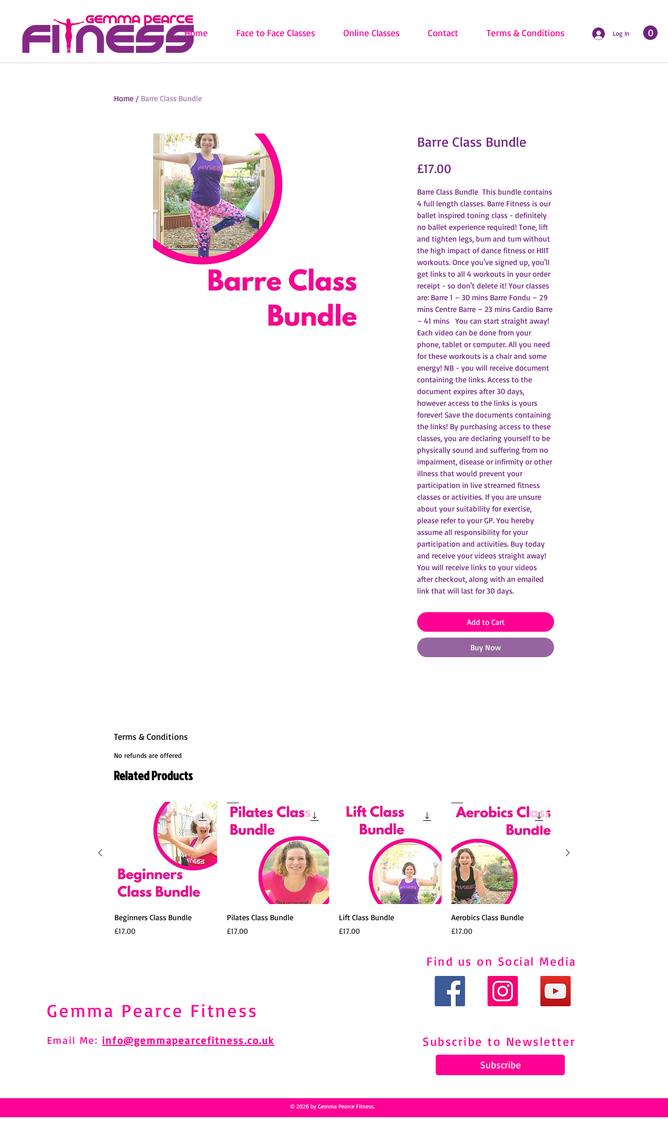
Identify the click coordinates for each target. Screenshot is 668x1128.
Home (124, 98)
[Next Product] (568, 853)
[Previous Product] (100, 853)
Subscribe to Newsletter (499, 1041)
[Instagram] (503, 991)
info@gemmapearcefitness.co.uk (188, 1040)
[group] (334, 869)
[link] (650, 32)
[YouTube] (555, 991)
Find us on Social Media (501, 961)
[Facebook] (450, 991)
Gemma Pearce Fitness (152, 1010)
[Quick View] (165, 853)
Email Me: (74, 1040)
